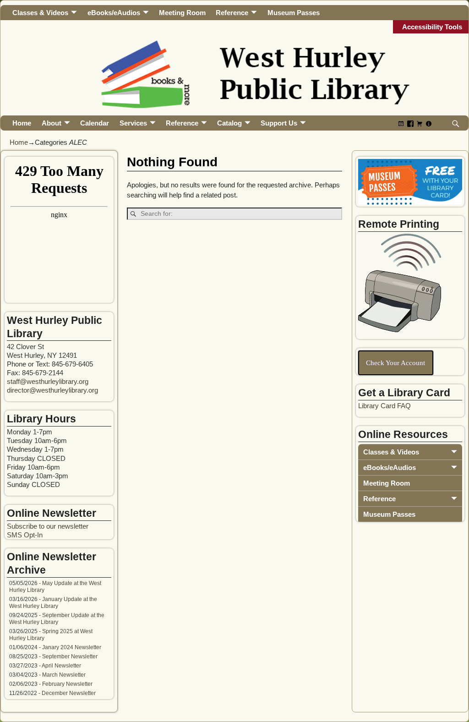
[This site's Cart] (419, 123)
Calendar (94, 123)
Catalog (229, 123)
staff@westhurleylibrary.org (47, 381)
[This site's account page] (428, 123)
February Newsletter (67, 684)
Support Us (279, 123)
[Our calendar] (401, 123)
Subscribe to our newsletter (47, 526)
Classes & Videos (40, 12)
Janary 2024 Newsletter (71, 647)
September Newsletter (70, 656)
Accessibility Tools (432, 27)
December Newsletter (69, 693)
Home (21, 123)
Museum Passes (293, 12)
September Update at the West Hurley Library (56, 618)
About (51, 123)
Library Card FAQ (384, 406)
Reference (232, 12)
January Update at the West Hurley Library (53, 602)
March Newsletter (64, 675)
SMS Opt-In (25, 535)
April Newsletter (61, 665)
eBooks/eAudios (113, 12)
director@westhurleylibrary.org (52, 390)
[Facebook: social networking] (410, 123)
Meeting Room (182, 12)
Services (133, 123)
